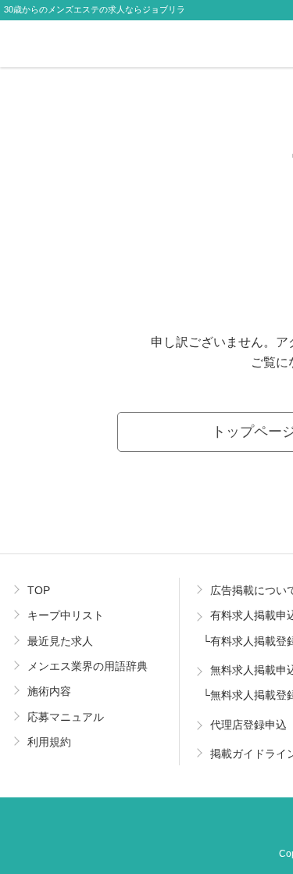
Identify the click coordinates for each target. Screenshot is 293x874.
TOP (38, 590)
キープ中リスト (65, 615)
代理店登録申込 (248, 724)
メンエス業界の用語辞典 (87, 666)
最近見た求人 (60, 641)
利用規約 (49, 742)
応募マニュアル (65, 717)
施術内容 (49, 691)
